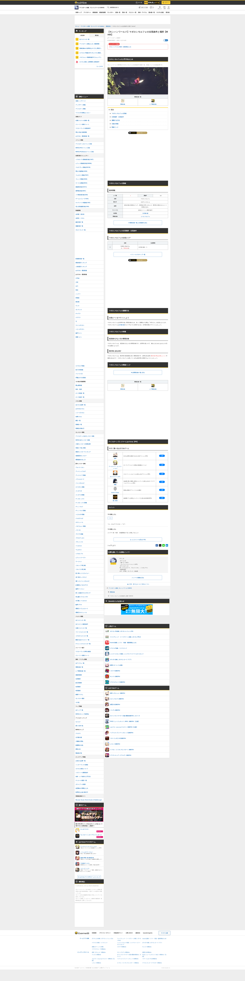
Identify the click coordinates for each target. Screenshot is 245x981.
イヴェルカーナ (80, 479)
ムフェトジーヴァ (81, 557)
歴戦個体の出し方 (81, 459)
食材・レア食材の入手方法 (83, 776)
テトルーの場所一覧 (81, 780)
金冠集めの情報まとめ (82, 788)
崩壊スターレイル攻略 (97, 947)
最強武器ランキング (81, 262)
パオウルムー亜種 (81, 526)
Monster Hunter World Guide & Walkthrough (89, 800)
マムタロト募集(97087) (82, 175)
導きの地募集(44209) (81, 171)
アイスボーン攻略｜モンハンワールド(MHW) (120, 588)
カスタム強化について (82, 768)
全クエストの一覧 (84, 39)
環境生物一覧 (79, 667)
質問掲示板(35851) (81, 191)
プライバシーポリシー (105, 933)
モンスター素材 (80, 698)
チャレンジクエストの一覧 (83, 644)
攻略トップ (79, 12)
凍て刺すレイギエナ (81, 577)
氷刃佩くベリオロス (81, 601)
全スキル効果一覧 (81, 405)
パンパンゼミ (79, 373)
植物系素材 (79, 675)
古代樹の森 (145, 213)
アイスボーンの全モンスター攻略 (85, 436)
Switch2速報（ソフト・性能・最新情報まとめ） (154, 938)
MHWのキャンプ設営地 (82, 714)
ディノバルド (79, 506)
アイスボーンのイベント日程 (84, 144)
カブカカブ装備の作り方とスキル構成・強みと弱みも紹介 (91, 53)
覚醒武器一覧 (79, 226)
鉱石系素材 (79, 683)
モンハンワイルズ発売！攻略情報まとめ (120, 47)
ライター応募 (164, 933)
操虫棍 (77, 302)
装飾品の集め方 (80, 428)
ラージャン (79, 561)
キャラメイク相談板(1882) (83, 202)
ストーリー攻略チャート (82, 124)
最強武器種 (102, 12)
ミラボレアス (79, 553)
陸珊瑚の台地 (79, 745)
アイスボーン (87, 12)
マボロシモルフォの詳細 (119, 113)
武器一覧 (117, 12)
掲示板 (167, 12)
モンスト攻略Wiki (146, 947)
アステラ (78, 733)
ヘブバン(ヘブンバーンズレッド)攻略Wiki (127, 959)
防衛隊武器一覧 (80, 259)
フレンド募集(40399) (81, 179)
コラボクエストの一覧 (82, 636)
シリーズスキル (80, 413)
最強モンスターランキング (83, 452)
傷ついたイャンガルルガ (82, 581)
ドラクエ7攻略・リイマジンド (99, 943)
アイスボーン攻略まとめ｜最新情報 (89, 44)
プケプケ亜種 (79, 534)
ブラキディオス (80, 538)
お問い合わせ (129, 933)
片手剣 (77, 278)
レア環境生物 (152, 104)
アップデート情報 (81, 105)
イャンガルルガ (80, 483)
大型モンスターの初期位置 (83, 444)
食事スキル (79, 416)
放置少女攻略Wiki (146, 952)
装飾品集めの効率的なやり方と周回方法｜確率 (91, 48)
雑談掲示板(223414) (81, 187)
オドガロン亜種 (80, 487)
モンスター (110, 12)
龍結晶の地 (79, 753)
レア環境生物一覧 (81, 671)
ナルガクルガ (79, 518)
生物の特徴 (115, 124)
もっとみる (100, 66)
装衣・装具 (79, 389)
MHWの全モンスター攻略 (83, 440)
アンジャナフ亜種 (81, 475)
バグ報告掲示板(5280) (82, 195)
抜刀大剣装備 (79, 370)
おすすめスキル (80, 409)
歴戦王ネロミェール (81, 612)
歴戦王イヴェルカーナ (82, 608)
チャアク (78, 313)
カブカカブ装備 (80, 366)
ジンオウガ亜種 (80, 495)
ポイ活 (140, 2)
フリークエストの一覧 (82, 632)
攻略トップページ (81, 101)
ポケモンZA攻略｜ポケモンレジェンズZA (102, 938)
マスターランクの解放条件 (83, 128)
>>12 (110, 518)
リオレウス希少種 (81, 569)
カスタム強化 (160, 12)
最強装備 (95, 12)
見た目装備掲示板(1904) (82, 206)
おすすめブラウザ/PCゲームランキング (90, 877)
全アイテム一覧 (80, 663)
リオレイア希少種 (81, 565)
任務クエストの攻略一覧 (82, 120)
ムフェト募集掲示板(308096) (84, 163)
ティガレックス (80, 499)
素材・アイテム (142, 12)
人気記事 (82, 35)
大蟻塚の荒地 (79, 741)
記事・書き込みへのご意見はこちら (139, 584)
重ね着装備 (79, 385)
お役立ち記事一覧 (81, 761)
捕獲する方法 (116, 120)
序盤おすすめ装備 (81, 377)
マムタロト (79, 550)
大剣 (77, 282)
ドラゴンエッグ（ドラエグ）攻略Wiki (152, 963)
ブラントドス (79, 542)
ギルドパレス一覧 (81, 230)
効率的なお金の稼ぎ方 (82, 792)
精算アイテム (79, 694)
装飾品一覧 (79, 424)
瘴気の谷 (78, 749)
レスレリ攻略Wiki (96, 963)
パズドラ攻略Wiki (121, 947)
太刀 (77, 286)
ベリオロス (79, 546)
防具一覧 (124, 12)
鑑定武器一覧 (79, 222)
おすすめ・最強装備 (81, 270)
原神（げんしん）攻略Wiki (99, 952)
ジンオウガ (79, 491)
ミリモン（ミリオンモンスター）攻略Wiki (128, 963)
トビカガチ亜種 (80, 514)
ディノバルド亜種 (81, 510)
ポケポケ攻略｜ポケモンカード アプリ (152, 943)
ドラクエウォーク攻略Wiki (99, 949)
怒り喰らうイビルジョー (82, 573)
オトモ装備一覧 (80, 393)
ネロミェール (79, 522)
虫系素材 (78, 679)
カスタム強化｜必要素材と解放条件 (89, 62)
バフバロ (78, 530)
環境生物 (122, 104)
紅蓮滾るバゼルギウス (82, 585)
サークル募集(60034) (81, 183)
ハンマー (78, 294)
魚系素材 (78, 687)
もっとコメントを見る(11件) (138, 539)
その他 (77, 702)
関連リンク (115, 127)
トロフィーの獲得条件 (82, 772)
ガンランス (79, 309)
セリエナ (78, 722)
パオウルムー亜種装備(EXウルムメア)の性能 (91, 57)
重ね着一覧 (152, 12)
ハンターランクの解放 (82, 765)
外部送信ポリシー (118, 933)
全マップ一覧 (79, 710)
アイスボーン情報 (81, 109)
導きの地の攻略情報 (81, 132)
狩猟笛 (77, 298)
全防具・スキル (80, 218)
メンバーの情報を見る (138, 577)
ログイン (167, 2)
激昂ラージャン (80, 589)
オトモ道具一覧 (80, 397)
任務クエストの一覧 (81, 628)
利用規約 (94, 933)
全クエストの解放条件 (82, 624)
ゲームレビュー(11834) (82, 198)
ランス (77, 306)
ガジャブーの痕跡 (81, 784)
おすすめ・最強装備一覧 (82, 136)
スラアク (78, 317)
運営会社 (138, 933)
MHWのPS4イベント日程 (83, 148)
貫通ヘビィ (79, 337)
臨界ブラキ (79, 604)
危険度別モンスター (81, 456)
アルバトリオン (80, 467)
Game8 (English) (147, 933)
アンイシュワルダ (81, 471)
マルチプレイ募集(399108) (83, 167)
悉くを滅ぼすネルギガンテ (83, 593)
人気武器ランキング (81, 266)
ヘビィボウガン (80, 329)
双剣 (77, 290)
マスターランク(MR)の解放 (83, 651)
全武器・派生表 (80, 214)
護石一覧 (78, 420)
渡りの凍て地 (79, 726)
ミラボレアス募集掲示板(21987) (84, 159)
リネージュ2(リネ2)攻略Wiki (149, 959)
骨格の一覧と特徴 (81, 448)
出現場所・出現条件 (118, 117)
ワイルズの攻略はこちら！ (83, 113)
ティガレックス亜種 (81, 503)
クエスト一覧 (132, 12)
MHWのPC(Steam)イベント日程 (85, 152)
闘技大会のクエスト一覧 (82, 640)
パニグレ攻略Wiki (96, 954)
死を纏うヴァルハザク (82, 597)
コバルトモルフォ (145, 216)
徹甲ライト (79, 333)
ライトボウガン (80, 325)
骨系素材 (78, 690)
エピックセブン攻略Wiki (123, 952)
